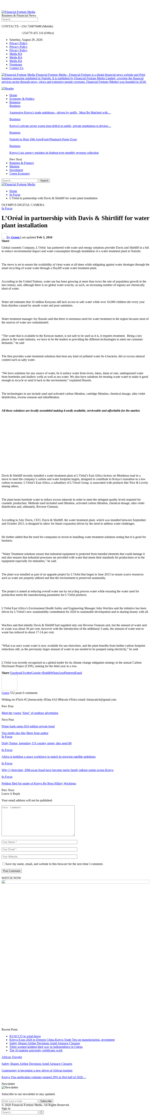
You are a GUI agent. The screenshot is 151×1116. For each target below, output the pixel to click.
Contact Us (16, 68)
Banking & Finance (21, 163)
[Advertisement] (75, 443)
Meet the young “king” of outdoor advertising (30, 713)
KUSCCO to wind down (25, 1036)
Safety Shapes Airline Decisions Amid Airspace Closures (44, 1043)
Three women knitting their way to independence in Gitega (46, 1046)
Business (14, 102)
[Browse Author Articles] (9, 689)
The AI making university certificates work (36, 1050)
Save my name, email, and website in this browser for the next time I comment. (54, 864)
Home (13, 95)
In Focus (7, 208)
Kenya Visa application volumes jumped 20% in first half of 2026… (44, 1077)
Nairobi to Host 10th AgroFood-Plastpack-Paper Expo (43, 139)
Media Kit (15, 54)
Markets (14, 166)
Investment (16, 170)
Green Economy (19, 173)
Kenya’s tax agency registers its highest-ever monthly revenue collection (54, 152)
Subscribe (46, 1101)
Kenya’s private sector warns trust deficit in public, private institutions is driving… (60, 126)
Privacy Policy (18, 43)
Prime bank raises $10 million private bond (28, 726)
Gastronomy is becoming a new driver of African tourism (37, 1070)
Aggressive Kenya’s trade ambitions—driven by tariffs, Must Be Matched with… (60, 112)
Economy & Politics (21, 98)
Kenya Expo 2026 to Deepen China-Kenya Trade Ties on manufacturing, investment (62, 1039)
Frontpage (15, 64)
